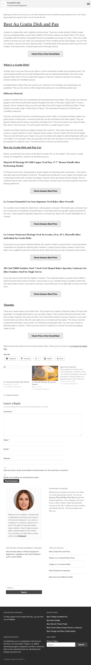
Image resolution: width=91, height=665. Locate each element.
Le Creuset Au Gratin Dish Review (16, 382)
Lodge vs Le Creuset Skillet (59, 564)
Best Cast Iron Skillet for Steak (61, 577)
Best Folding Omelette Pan (57, 616)
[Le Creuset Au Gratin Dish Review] (17, 373)
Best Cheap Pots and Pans (59, 551)
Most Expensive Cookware (59, 570)
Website (7, 458)
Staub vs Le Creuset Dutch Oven (62, 557)
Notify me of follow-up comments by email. (21, 477)
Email (6, 449)
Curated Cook (13, 3)
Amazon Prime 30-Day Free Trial (61, 497)
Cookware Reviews (12, 395)
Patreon (12, 619)
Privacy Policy (52, 641)
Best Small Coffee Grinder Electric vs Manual (64, 627)
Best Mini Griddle (53, 620)
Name (6, 440)
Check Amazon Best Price (45, 191)
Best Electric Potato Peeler (57, 624)
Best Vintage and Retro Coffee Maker (61, 631)
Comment (8, 411)
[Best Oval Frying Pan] (74, 375)
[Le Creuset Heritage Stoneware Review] (45, 373)
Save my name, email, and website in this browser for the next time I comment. (36, 470)
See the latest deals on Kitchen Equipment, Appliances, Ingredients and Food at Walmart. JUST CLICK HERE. (23, 554)
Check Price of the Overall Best (45, 54)
